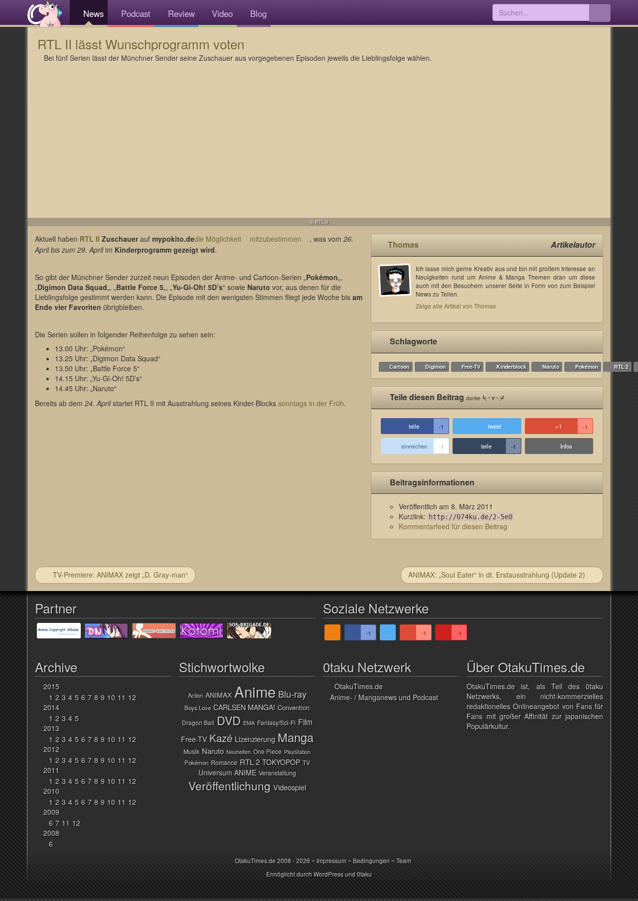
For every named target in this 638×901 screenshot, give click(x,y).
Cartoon (399, 366)
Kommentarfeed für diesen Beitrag (453, 526)
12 (132, 697)
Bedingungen (371, 860)
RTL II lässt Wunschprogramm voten (140, 43)
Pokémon (586, 366)
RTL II (90, 239)
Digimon (435, 366)
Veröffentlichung (229, 785)
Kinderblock (511, 366)
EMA (249, 723)
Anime (255, 691)
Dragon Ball (198, 722)
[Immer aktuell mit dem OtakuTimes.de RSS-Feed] (332, 632)
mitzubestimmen (276, 239)
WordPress (328, 874)
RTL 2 (621, 366)
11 (122, 697)
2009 (51, 812)
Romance (224, 762)
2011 (51, 770)
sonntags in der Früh (311, 403)
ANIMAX (218, 695)
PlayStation (297, 751)
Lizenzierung (255, 739)
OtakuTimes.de (44, 13)
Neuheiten (238, 751)
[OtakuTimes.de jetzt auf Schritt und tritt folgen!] (388, 632)
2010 (51, 791)
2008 (51, 833)
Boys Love (197, 708)
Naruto (550, 366)
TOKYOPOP (281, 762)
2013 (51, 728)
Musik (191, 751)
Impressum (331, 860)
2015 (51, 686)
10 (111, 697)
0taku (364, 874)
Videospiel (289, 787)
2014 (51, 707)
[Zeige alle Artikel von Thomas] (397, 289)
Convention (294, 707)
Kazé (220, 738)
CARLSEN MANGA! (244, 707)
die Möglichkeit (217, 239)
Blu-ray (292, 693)
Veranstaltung (277, 772)
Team (403, 860)
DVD (229, 720)
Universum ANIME (227, 772)
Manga (296, 737)
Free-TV (471, 366)
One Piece (267, 751)
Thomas (403, 244)
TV (306, 762)
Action (195, 695)
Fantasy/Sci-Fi (276, 722)
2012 (51, 749)
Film (305, 721)
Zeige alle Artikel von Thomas (456, 305)
